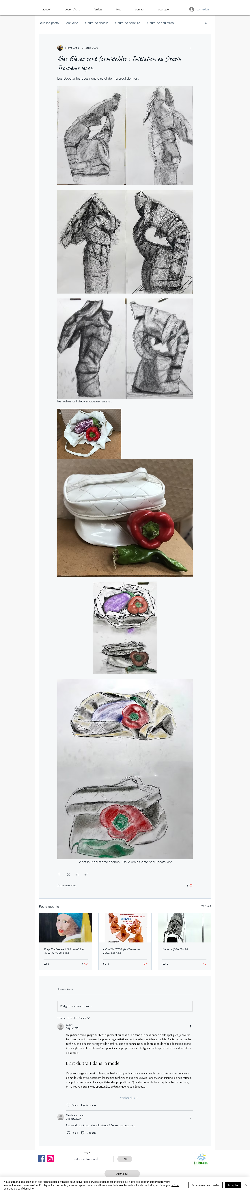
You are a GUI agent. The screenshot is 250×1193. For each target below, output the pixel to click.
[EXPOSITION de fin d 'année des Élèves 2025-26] (125, 927)
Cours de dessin (96, 23)
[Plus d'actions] (190, 48)
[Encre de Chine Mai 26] (184, 927)
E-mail (85, 1153)
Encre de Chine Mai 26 (174, 949)
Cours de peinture (127, 23)
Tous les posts (49, 23)
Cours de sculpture (160, 23)
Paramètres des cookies (205, 1185)
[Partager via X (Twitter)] (68, 874)
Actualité (72, 23)
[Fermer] (245, 1185)
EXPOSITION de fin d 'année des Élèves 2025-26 (121, 951)
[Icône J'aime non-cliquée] (68, 1105)
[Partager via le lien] (86, 874)
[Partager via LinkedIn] (77, 874)
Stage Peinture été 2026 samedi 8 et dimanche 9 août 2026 (64, 951)
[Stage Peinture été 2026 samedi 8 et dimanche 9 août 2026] (65, 927)
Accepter (233, 1185)
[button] (72, 9)
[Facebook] (41, 1158)
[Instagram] (50, 1158)
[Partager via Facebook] (59, 874)
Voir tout (206, 906)
